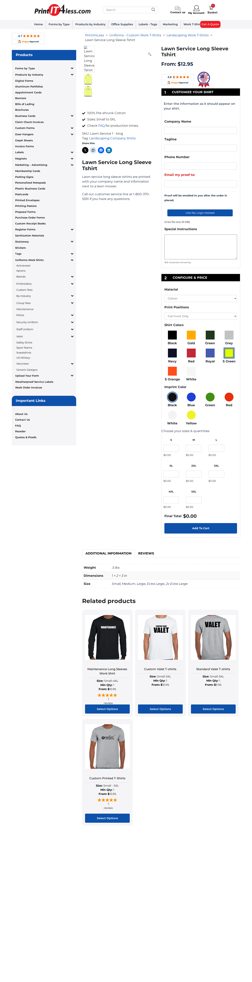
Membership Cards (27, 171)
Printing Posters (26, 205)
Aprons (20, 270)
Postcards (21, 194)
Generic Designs (26, 369)
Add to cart (200, 528)
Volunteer (22, 363)
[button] (150, 54)
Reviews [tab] (146, 553)
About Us (21, 413)
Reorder (20, 431)
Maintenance (24, 309)
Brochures (22, 109)
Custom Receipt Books (30, 223)
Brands (20, 276)
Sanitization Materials (29, 235)
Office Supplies (122, 24)
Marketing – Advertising (31, 164)
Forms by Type (59, 24)
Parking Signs (24, 176)
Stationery (22, 241)
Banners (20, 98)
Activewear (23, 265)
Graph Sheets (24, 140)
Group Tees (23, 303)
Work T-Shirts (193, 24)
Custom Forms (25, 127)
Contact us (177, 12)
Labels (19, 152)
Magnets (21, 158)
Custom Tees (24, 289)
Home (38, 24)
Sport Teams (24, 347)
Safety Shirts (24, 342)
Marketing (170, 24)
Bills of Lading (24, 104)
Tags (18, 253)
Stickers (20, 247)
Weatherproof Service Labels (34, 381)
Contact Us (22, 419)
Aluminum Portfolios (29, 86)
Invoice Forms (24, 146)
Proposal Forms (25, 211)
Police (20, 315)
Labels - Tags (148, 24)
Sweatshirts (23, 352)
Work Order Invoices (28, 387)
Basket (213, 12)
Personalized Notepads (30, 182)
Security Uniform (27, 322)
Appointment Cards (28, 92)
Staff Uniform (24, 329)
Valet (19, 336)
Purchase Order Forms (30, 217)
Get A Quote (210, 24)
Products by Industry (90, 24)
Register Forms (25, 229)
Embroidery (24, 283)
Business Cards (25, 115)
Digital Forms (24, 80)
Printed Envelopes (27, 200)
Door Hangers (24, 134)
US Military (23, 357)
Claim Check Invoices (29, 122)
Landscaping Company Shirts (112, 138)
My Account (196, 12)
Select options (107, 709)
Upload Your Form (27, 375)
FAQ (18, 425)
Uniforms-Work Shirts (29, 260)
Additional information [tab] (108, 553)
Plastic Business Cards (30, 188)
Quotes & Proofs (25, 437)
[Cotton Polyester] (200, 298)
